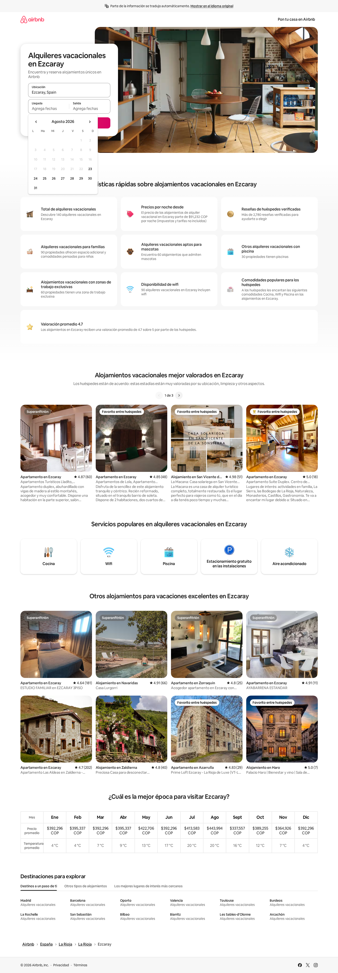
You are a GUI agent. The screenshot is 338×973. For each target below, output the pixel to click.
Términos (80, 965)
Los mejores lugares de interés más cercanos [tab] (148, 886)
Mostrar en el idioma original (211, 6)
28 (72, 178)
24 (35, 178)
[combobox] (69, 92)
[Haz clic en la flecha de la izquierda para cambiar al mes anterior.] (36, 121)
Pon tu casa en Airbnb (296, 19)
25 (44, 178)
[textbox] (49, 108)
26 (54, 178)
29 (81, 178)
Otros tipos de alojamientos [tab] (85, 886)
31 (35, 188)
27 (63, 178)
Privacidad (61, 965)
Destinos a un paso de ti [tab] (38, 886)
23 (90, 169)
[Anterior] (159, 395)
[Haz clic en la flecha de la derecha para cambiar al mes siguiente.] (89, 121)
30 (90, 178)
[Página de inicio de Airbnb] (32, 19)
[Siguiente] (179, 395)
